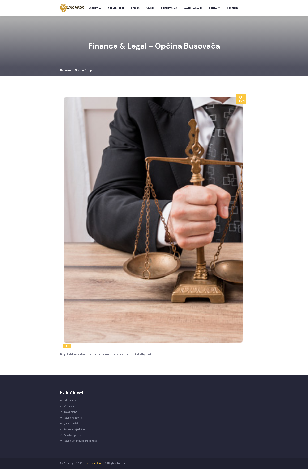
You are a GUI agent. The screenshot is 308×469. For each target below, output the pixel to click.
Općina (135, 8)
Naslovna (94, 8)
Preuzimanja (169, 8)
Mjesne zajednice (74, 429)
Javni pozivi (71, 423)
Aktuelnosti (116, 8)
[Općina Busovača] (72, 8)
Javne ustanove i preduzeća (80, 440)
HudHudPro (94, 463)
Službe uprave (72, 435)
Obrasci (69, 406)
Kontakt (214, 8)
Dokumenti (70, 412)
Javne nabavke (193, 8)
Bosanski (232, 8)
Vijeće (150, 8)
